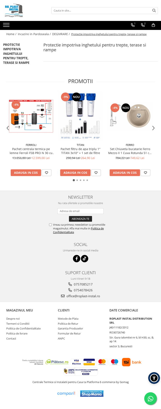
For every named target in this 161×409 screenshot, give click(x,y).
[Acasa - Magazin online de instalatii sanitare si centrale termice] (24, 10)
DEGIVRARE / (61, 34)
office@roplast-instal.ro (83, 296)
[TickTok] (84, 258)
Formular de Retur (69, 333)
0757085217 (83, 284)
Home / (11, 34)
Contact (11, 338)
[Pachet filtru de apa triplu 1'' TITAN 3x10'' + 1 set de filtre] (80, 116)
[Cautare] (154, 10)
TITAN (80, 145)
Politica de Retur (68, 323)
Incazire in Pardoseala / (35, 34)
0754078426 (83, 290)
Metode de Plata (68, 318)
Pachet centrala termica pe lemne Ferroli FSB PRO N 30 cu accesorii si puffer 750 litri (31, 151)
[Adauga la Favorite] (46, 172)
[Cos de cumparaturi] (153, 25)
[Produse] (6, 26)
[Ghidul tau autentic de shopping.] (66, 393)
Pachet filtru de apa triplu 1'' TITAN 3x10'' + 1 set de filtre (80, 151)
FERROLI (31, 145)
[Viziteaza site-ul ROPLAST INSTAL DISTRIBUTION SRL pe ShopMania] (92, 393)
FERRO (130, 145)
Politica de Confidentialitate (23, 328)
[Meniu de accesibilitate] (154, 378)
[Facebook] (76, 258)
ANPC (61, 338)
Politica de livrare (16, 333)
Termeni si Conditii (17, 323)
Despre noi (13, 318)
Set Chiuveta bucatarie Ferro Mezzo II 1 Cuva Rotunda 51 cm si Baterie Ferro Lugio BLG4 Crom (130, 151)
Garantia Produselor (70, 328)
